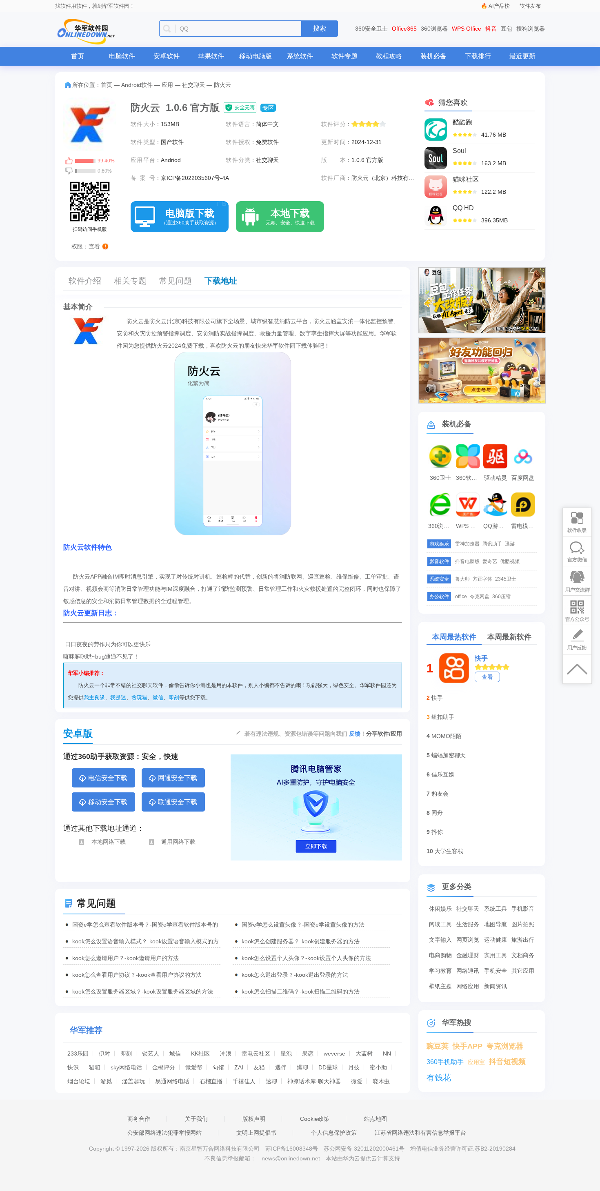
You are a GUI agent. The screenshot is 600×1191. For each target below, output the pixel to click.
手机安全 (495, 970)
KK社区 (200, 1053)
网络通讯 (467, 970)
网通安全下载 (177, 777)
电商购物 (440, 955)
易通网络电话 (172, 1081)
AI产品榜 (499, 6)
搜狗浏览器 (530, 28)
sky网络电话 (126, 1067)
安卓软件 (166, 56)
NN (387, 1053)
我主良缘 (94, 697)
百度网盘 (522, 478)
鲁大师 (462, 579)
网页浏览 (467, 939)
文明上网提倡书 (256, 1133)
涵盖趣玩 (133, 1081)
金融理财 (467, 955)
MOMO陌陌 (446, 736)
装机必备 (433, 56)
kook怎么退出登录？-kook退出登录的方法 (295, 974)
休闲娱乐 (440, 908)
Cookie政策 (314, 1119)
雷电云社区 (256, 1053)
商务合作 (138, 1119)
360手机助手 (445, 1061)
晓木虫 (381, 1081)
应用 (167, 85)
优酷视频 (510, 561)
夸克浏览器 (505, 1046)
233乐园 (78, 1053)
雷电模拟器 (524, 526)
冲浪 (225, 1053)
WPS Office (466, 28)
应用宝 (476, 1062)
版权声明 (253, 1119)
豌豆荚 (438, 1046)
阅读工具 (440, 924)
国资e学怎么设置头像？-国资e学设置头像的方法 (303, 924)
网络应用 (467, 986)
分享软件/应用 (384, 733)
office (461, 596)
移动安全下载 (107, 801)
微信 (158, 697)
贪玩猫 (139, 697)
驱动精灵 (495, 478)
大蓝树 (364, 1053)
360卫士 (440, 478)
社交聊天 (193, 85)
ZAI (238, 1067)
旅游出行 (522, 939)
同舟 (437, 813)
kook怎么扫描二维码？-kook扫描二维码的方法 (301, 991)
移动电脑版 (255, 56)
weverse (334, 1053)
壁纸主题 (440, 986)
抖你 (437, 832)
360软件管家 (469, 478)
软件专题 (344, 56)
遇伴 (281, 1067)
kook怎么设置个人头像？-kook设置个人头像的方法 (306, 958)
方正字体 (482, 579)
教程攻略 (389, 56)
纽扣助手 (442, 717)
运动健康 (495, 939)
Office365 (404, 28)
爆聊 (302, 1067)
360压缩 (501, 596)
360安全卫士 (371, 28)
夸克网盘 (479, 596)
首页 (77, 56)
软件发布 (530, 6)
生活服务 (467, 924)
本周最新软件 (509, 637)
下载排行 (478, 56)
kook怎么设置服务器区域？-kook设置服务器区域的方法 (142, 991)
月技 (354, 1067)
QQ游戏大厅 (496, 526)
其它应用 (522, 970)
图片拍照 (522, 924)
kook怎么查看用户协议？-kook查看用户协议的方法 (137, 974)
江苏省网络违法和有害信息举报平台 (420, 1133)
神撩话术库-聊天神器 (314, 1081)
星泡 (286, 1053)
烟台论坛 (78, 1081)
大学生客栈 (449, 851)
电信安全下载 (107, 777)
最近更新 (522, 56)
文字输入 (440, 939)
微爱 (356, 1081)
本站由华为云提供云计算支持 (363, 1158)
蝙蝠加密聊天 (448, 755)
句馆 (218, 1067)
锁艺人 (150, 1053)
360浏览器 (434, 28)
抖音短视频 (507, 1062)
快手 (481, 658)
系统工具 (495, 908)
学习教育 (440, 970)
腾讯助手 (492, 544)
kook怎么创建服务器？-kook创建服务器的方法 (301, 941)
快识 (73, 1067)
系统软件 (300, 56)
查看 (487, 677)
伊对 (104, 1053)
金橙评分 (163, 1067)
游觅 (106, 1081)
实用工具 (495, 955)
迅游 (510, 544)
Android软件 (137, 85)
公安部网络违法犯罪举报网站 (164, 1133)
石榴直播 (211, 1081)
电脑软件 (122, 56)
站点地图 (375, 1119)
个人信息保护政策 (334, 1133)
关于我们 (196, 1119)
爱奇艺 (489, 561)
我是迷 (118, 697)
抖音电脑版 (467, 561)
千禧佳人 (244, 1081)
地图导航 (495, 924)
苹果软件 (211, 56)
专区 (268, 107)
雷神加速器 (467, 544)
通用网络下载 (178, 841)
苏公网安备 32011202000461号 (365, 1148)
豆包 (506, 28)
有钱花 (439, 1077)
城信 (175, 1053)
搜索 (319, 28)
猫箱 (94, 1067)
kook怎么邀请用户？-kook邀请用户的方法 (125, 958)
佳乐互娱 (442, 774)
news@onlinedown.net (291, 1158)
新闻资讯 (495, 986)
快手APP (467, 1046)
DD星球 (328, 1067)
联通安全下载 (177, 801)
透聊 (271, 1081)
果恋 (307, 1053)
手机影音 (522, 908)
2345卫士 (505, 579)
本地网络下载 (108, 841)
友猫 (259, 1067)
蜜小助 (378, 1067)
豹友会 (440, 793)
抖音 (491, 28)
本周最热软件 (454, 637)
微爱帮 (193, 1067)
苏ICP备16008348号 (291, 1148)
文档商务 (522, 955)
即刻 (174, 697)
